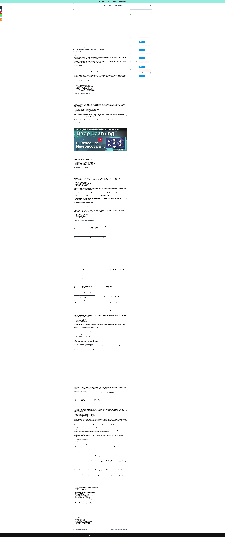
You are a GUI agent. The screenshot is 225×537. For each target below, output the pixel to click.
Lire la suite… (142, 41)
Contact (120, 5)
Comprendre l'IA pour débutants (81, 47)
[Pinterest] (1, 12)
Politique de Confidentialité (137, 535)
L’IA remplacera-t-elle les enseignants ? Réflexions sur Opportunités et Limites (144, 47)
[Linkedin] (1, 10)
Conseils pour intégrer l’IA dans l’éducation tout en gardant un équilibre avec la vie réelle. (145, 64)
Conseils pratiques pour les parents (144, 70)
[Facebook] (1, 17)
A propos (115, 5)
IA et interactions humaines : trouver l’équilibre (80, 529)
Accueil (104, 5)
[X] (1, 7)
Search (148, 11)
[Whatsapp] (1, 15)
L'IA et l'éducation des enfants (144, 45)
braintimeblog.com (78, 51)
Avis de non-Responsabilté (114, 535)
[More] (1, 19)
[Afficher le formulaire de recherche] (151, 5)
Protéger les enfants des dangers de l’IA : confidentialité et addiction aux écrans (145, 39)
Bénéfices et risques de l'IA (144, 37)
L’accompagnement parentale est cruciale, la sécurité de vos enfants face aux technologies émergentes (145, 73)
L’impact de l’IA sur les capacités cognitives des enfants (119, 529)
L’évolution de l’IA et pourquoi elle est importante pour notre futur (144, 55)
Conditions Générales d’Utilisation (126, 535)
